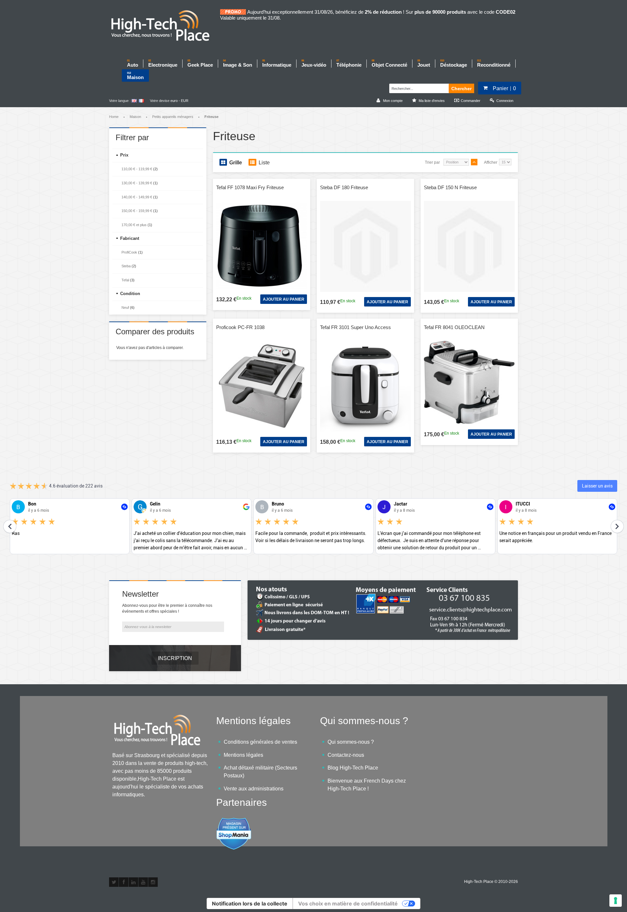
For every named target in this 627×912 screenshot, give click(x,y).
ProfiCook (129, 252)
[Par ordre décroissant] (474, 162)
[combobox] (418, 87)
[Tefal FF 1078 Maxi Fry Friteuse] (261, 245)
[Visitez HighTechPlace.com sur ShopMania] (233, 821)
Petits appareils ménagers (172, 117)
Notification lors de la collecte (249, 903)
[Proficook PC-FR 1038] (261, 386)
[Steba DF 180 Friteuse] (365, 246)
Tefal (125, 280)
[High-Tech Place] (164, 26)
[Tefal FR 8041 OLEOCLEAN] (469, 382)
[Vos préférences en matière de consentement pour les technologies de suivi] (615, 900)
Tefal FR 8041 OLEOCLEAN (454, 327)
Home (114, 117)
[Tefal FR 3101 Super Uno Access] (365, 386)
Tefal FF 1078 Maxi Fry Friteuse (250, 187)
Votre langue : (120, 101)
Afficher (490, 162)
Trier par (432, 162)
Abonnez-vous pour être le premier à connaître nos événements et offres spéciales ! (167, 608)
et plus (134, 225)
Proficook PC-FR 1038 (240, 327)
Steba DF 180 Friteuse (344, 187)
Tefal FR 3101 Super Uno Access (355, 327)
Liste (264, 162)
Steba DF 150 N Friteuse (450, 187)
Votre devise (159, 101)
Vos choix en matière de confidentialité (348, 903)
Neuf (125, 307)
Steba (126, 266)
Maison (135, 117)
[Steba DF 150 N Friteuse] (469, 246)
